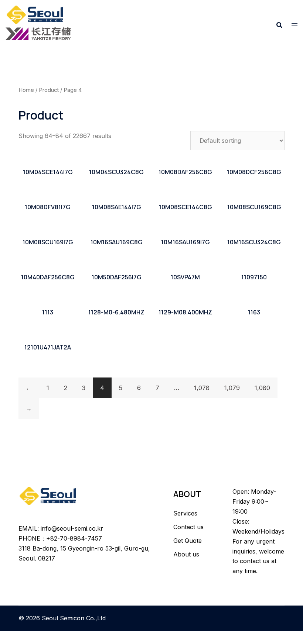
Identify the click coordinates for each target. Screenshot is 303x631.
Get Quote (187, 540)
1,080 (262, 388)
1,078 (202, 388)
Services (185, 513)
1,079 (232, 388)
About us (186, 554)
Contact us (188, 527)
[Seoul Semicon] (36, 14)
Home (26, 90)
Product (49, 90)
